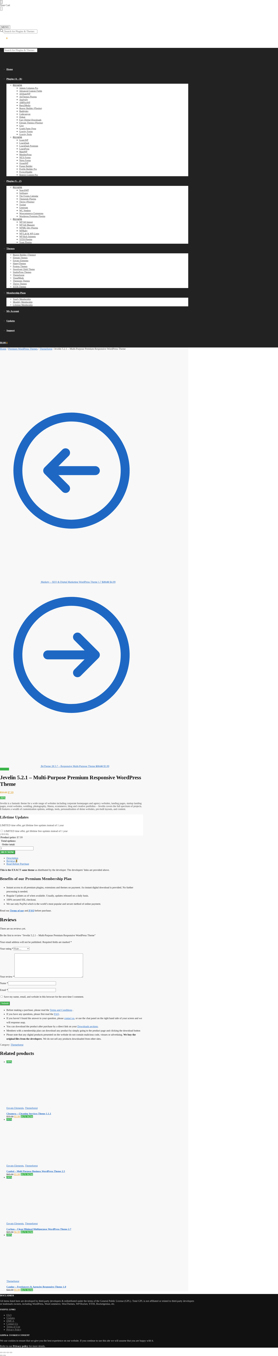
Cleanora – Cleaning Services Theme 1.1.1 (28, 1113)
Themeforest (46, 348)
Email (4, 990)
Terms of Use (13, 1326)
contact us (69, 1018)
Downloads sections (87, 1026)
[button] (4, 38)
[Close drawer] (1, 9)
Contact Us (12, 1323)
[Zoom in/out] (1, 1352)
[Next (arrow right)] (4, 1355)
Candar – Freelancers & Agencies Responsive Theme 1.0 (36, 1286)
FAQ (56, 1014)
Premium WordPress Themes (23, 348)
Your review (7, 976)
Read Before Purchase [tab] (17, 864)
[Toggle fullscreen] (4, 1352)
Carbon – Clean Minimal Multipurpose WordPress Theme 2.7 (38, 1229)
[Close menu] (1, 2)
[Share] (7, 1352)
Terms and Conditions (61, 1010)
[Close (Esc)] (11, 1352)
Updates (10, 1318)
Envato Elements (15, 1108)
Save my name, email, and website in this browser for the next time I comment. (44, 996)
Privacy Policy (13, 1329)
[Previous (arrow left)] (1, 1355)
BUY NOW (7, 852)
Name (4, 983)
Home (3, 348)
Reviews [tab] (11, 861)
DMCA (10, 1321)
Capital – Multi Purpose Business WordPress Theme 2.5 (35, 1171)
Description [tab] (12, 858)
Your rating (6, 948)
